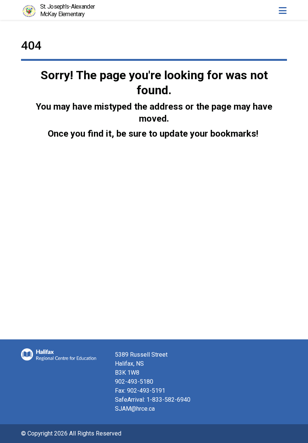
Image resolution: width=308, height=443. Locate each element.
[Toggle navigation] (282, 10)
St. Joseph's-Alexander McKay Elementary (67, 10)
